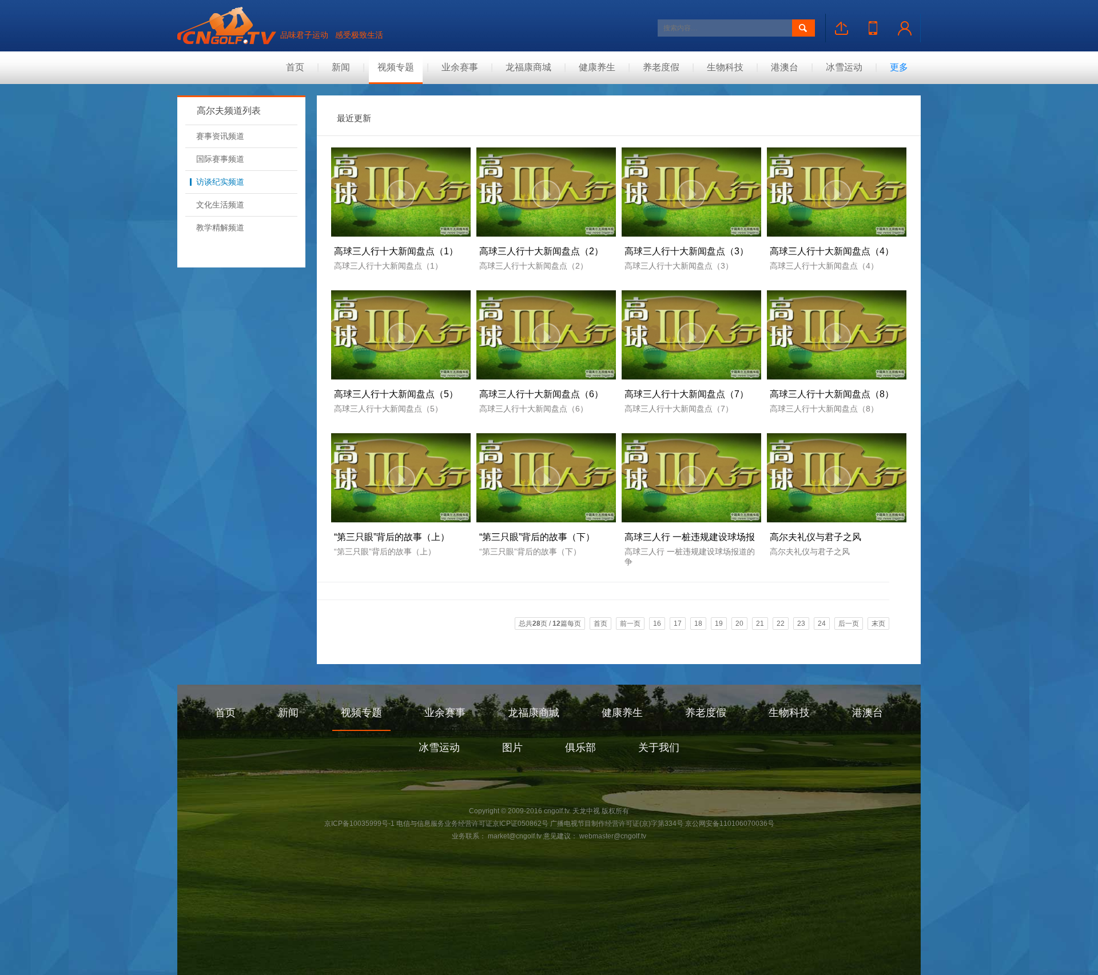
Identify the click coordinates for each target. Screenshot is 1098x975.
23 (801, 624)
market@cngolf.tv (515, 836)
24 (822, 624)
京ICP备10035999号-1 (359, 824)
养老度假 (661, 67)
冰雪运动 (844, 67)
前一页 (630, 624)
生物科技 (725, 67)
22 (781, 624)
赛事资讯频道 (220, 136)
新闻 (341, 67)
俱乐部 (580, 747)
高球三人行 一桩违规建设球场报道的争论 (689, 539)
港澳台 (784, 67)
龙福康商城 (528, 67)
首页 (295, 67)
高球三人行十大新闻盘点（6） (541, 394)
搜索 (803, 28)
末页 (878, 624)
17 (678, 624)
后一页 (848, 624)
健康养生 (597, 67)
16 (657, 624)
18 (698, 624)
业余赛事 (459, 67)
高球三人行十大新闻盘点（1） (396, 251)
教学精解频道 (220, 227)
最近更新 (354, 118)
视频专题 (395, 67)
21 (760, 624)
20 (739, 624)
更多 (899, 67)
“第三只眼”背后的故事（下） (537, 537)
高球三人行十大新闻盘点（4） (832, 251)
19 (719, 624)
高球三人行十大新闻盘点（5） (396, 394)
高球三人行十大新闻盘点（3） (686, 251)
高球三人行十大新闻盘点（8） (832, 394)
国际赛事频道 (220, 158)
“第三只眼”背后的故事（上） (391, 537)
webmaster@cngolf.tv (612, 836)
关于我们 (658, 747)
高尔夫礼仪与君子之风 (815, 537)
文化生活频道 (220, 204)
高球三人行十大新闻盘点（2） (541, 251)
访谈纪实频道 (220, 181)
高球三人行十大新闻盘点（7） (686, 394)
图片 (512, 747)
